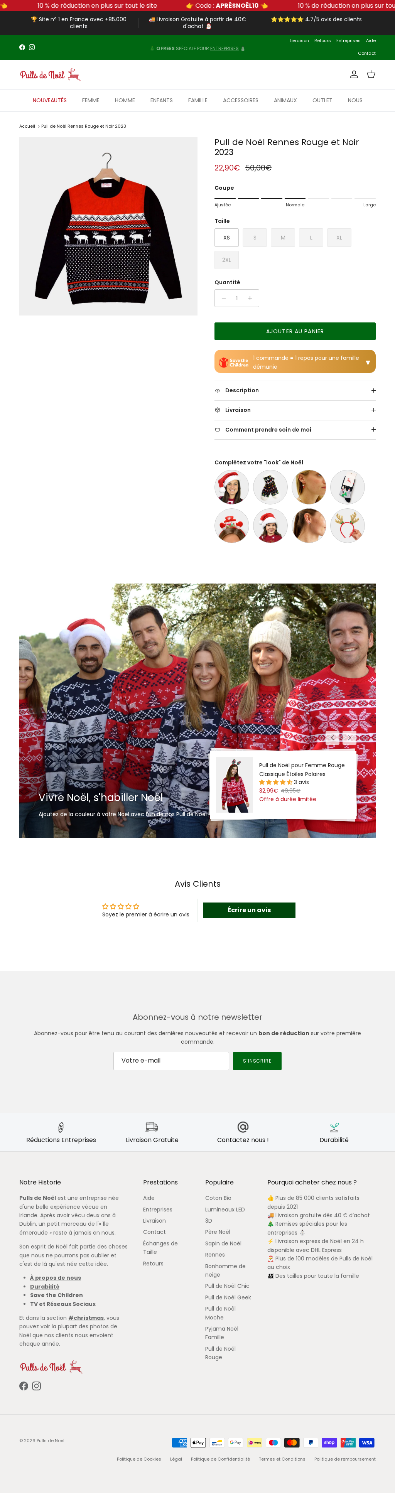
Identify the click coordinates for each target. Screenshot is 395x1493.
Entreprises (348, 40)
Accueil (27, 126)
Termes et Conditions (282, 1459)
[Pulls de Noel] (50, 75)
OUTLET (322, 100)
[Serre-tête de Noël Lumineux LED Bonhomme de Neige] (231, 525)
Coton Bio (218, 1198)
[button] (276, 782)
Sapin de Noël (223, 1243)
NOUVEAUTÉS (50, 100)
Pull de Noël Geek (228, 1297)
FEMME (91, 100)
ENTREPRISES (224, 47)
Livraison (299, 40)
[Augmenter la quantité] (252, 298)
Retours (322, 40)
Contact (367, 53)
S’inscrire (257, 1061)
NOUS (355, 100)
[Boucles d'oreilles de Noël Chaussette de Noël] (309, 487)
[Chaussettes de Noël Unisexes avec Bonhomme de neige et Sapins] (347, 487)
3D (208, 1221)
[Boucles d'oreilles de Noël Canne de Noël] (309, 525)
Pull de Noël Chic (227, 1286)
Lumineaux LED (225, 1209)
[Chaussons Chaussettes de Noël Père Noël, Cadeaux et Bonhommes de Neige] (270, 487)
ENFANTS (161, 100)
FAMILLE (198, 100)
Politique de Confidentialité (220, 1459)
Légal (176, 1459)
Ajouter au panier (295, 331)
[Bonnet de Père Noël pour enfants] (270, 525)
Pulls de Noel (50, 1440)
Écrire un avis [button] (249, 910)
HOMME (125, 100)
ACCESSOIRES (240, 100)
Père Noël (217, 1232)
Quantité (227, 282)
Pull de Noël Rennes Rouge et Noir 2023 (83, 126)
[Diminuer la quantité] (221, 298)
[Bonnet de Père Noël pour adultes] (231, 487)
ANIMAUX (285, 100)
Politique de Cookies (139, 1459)
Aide (371, 40)
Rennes (215, 1255)
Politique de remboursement (345, 1459)
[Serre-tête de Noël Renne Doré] (347, 525)
